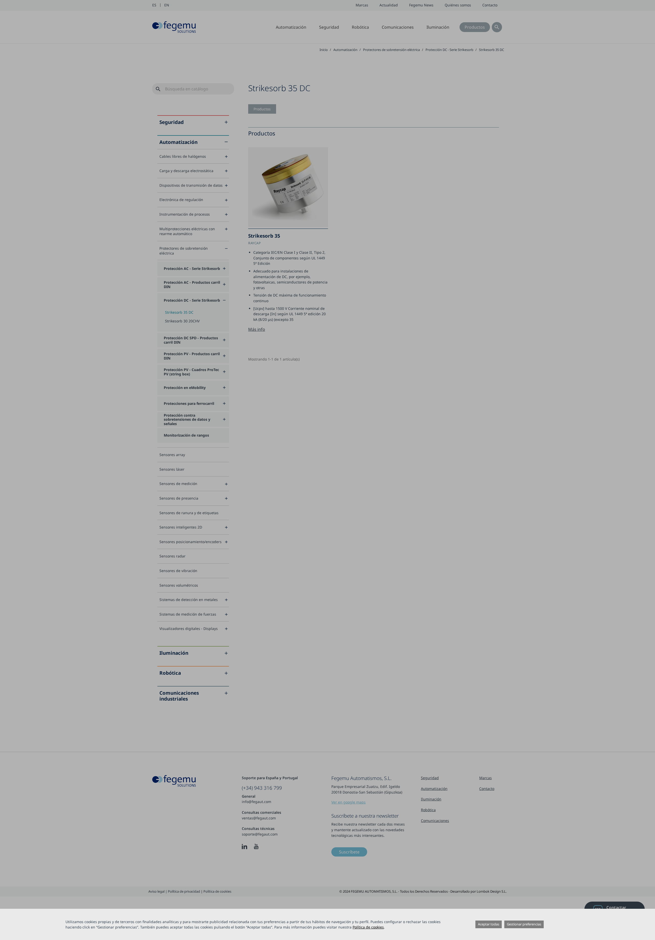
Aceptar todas (488, 924)
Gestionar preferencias (524, 924)
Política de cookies (368, 927)
